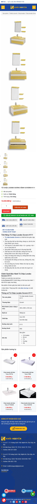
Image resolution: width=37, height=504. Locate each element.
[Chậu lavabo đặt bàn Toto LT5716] (9, 361)
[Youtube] (16, 502)
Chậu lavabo (21, 13)
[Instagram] (26, 502)
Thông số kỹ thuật (9, 232)
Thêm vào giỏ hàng (20, 207)
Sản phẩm (5, 13)
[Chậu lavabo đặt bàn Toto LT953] (27, 361)
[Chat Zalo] (4, 495)
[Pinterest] (23, 502)
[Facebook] (10, 502)
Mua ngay (6, 211)
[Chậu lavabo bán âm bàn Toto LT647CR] (27, 392)
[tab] (18, 230)
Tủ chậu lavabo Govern (12, 237)
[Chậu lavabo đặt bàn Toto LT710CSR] (9, 392)
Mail (4, 2)
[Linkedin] (19, 502)
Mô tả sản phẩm (8, 230)
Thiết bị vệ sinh (13, 13)
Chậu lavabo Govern (31, 13)
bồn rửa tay (24, 288)
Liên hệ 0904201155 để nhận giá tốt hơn (19, 215)
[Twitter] (13, 502)
